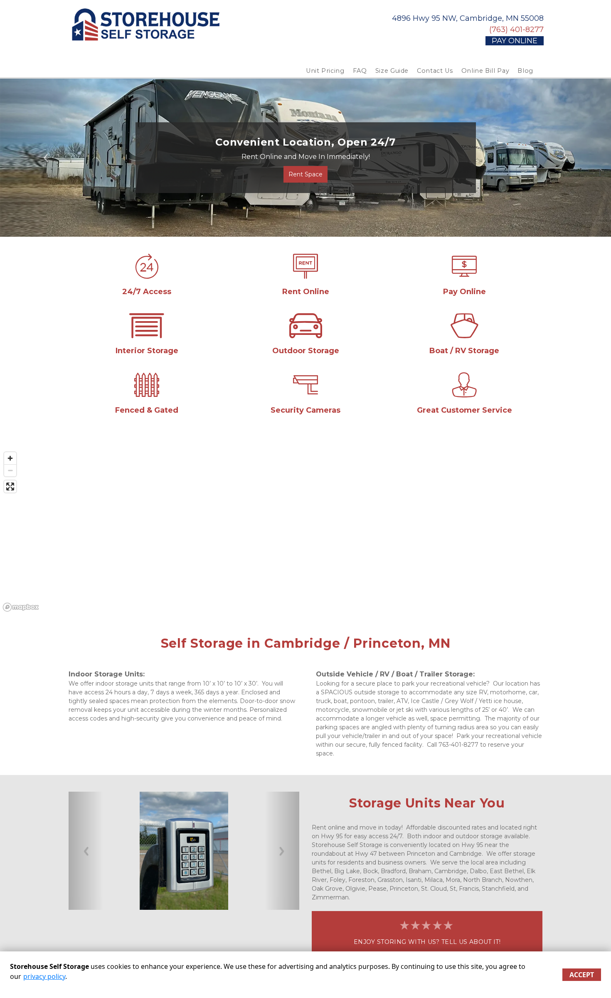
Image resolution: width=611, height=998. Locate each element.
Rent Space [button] (305, 174)
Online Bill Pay (485, 70)
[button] (46, 158)
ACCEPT (581, 974)
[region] (305, 531)
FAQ (360, 70)
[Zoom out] (10, 470)
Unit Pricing (325, 70)
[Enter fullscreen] (10, 486)
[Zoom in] (10, 458)
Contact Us (435, 70)
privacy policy (44, 976)
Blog (525, 70)
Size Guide (392, 70)
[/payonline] (464, 274)
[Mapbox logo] (20, 607)
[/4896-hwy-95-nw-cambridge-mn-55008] (146, 274)
